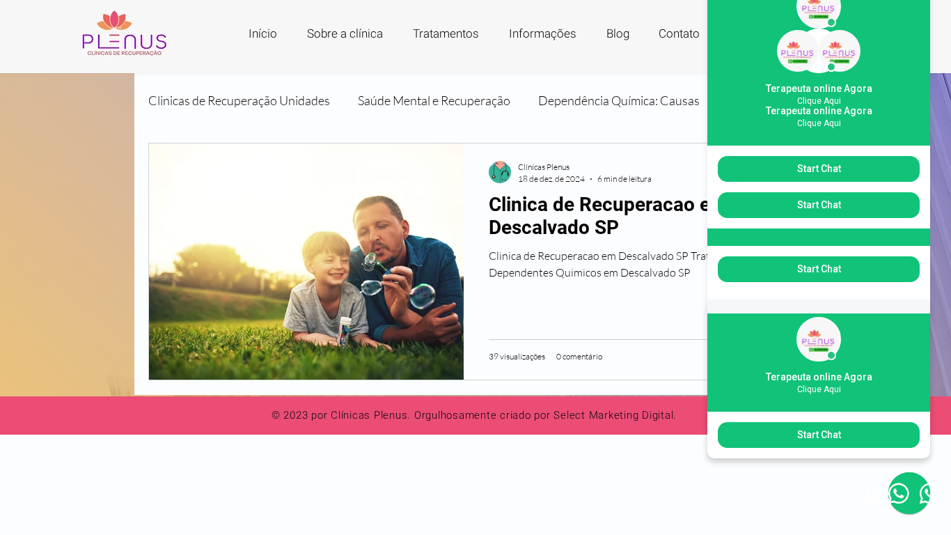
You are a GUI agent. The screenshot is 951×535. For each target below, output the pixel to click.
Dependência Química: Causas (619, 100)
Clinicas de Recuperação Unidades (239, 100)
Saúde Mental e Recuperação (434, 100)
